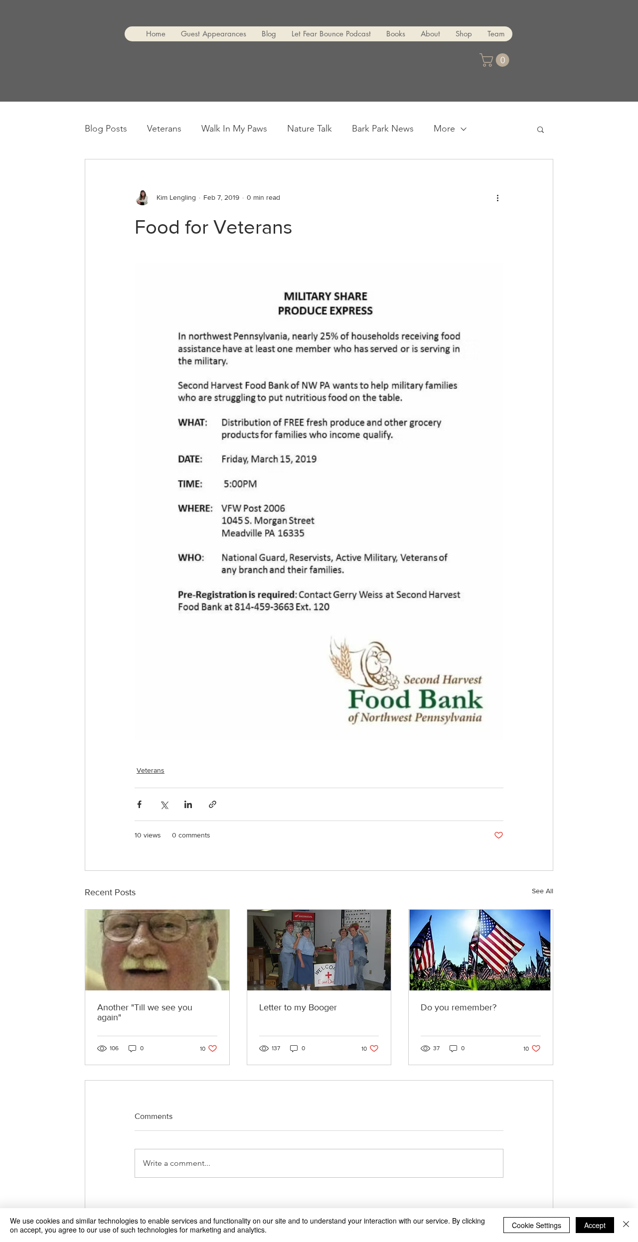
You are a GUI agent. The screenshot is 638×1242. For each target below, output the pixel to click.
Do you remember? (458, 1007)
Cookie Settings (536, 1225)
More (444, 128)
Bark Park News (383, 128)
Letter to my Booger (298, 1007)
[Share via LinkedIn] (188, 804)
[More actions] (497, 197)
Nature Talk (309, 128)
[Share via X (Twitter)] (163, 804)
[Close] (626, 1225)
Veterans (164, 128)
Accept (595, 1225)
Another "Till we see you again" (144, 1012)
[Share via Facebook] (139, 804)
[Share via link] (212, 804)
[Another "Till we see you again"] (157, 950)
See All (542, 891)
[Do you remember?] (481, 950)
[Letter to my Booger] (319, 950)
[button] (495, 60)
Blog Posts (106, 128)
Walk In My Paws (234, 128)
